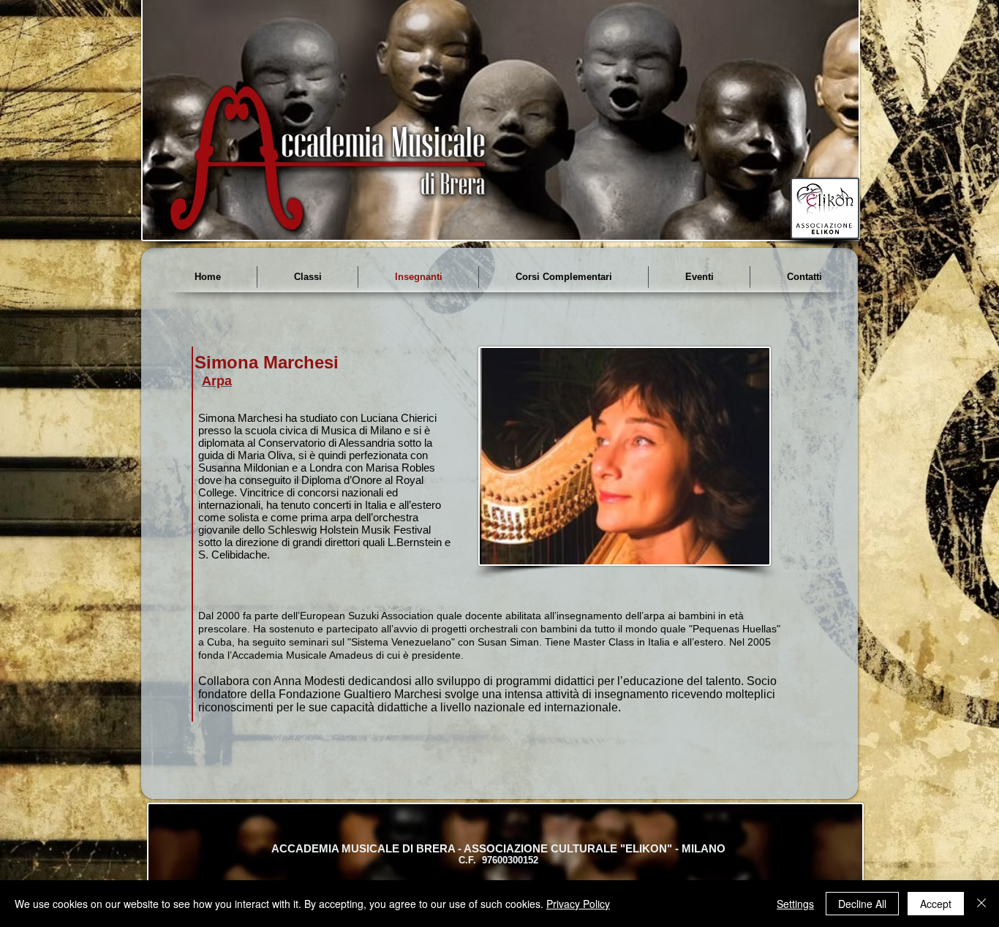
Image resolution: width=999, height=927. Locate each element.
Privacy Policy (578, 903)
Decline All (862, 903)
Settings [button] (795, 903)
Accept (935, 903)
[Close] (981, 903)
